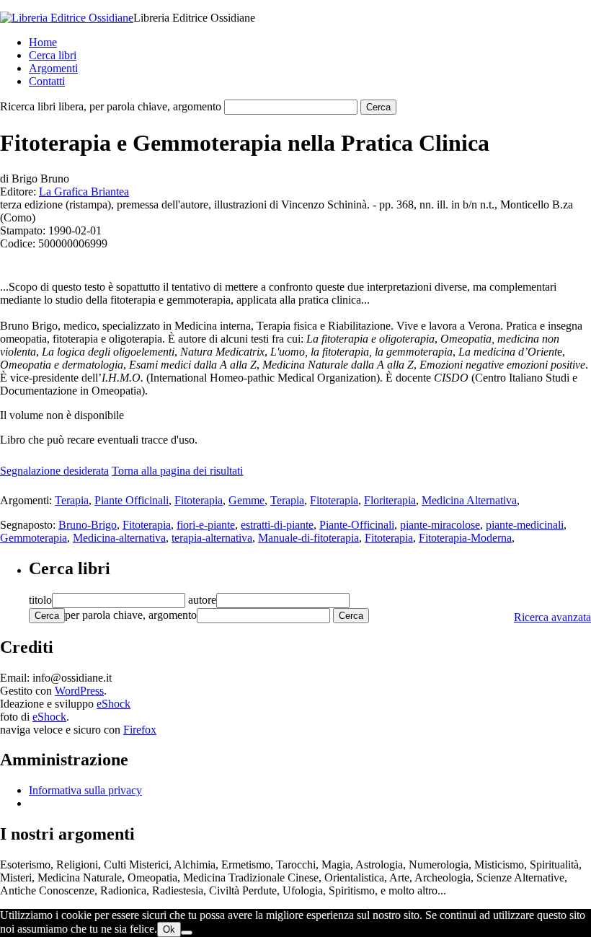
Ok (169, 929)
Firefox (139, 729)
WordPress (79, 691)
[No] (186, 933)
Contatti (47, 81)
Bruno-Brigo (87, 525)
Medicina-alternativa (119, 538)
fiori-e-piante (206, 525)
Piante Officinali (131, 500)
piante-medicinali (525, 525)
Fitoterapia (198, 500)
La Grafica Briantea (84, 191)
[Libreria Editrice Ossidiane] (66, 18)
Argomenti (53, 68)
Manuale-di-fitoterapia (308, 538)
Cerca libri (52, 55)
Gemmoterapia (33, 538)
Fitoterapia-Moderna (465, 538)
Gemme (246, 500)
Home (43, 42)
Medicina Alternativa (469, 500)
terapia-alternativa (212, 538)
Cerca (47, 615)
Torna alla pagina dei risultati (177, 471)
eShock (113, 704)
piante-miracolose (440, 525)
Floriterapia (390, 500)
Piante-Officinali (356, 525)
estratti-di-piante (277, 525)
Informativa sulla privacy (85, 790)
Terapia (72, 500)
